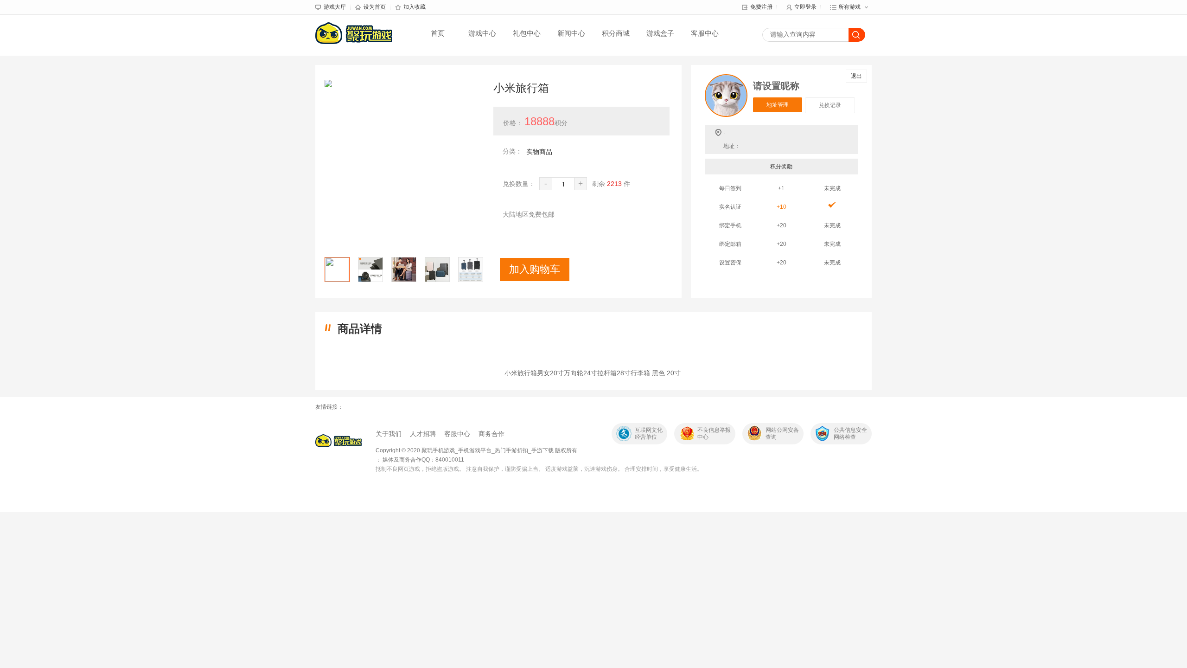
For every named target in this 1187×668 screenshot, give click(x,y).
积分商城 (616, 33)
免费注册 (761, 7)
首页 (438, 33)
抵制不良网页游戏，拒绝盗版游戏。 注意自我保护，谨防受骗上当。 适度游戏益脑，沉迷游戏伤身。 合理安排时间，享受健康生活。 (539, 469)
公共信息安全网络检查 (850, 433)
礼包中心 (527, 33)
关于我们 (389, 433)
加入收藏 (414, 7)
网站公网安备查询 (782, 433)
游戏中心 (482, 33)
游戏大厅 (335, 7)
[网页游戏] (338, 441)
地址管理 (777, 105)
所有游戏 (849, 7)
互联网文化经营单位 (649, 433)
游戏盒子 (660, 33)
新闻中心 (571, 33)
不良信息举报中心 (714, 433)
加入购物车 (534, 269)
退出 (856, 76)
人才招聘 (423, 433)
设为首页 (375, 7)
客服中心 (705, 33)
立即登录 (805, 7)
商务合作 (491, 433)
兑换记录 (830, 105)
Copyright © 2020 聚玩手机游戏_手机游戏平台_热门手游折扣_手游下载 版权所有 (476, 450)
